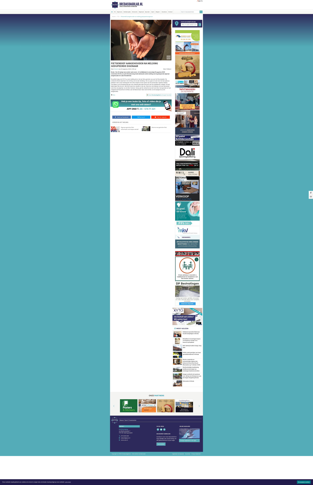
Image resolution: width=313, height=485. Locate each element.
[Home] (112, 12)
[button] (112, 213)
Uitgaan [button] (157, 11)
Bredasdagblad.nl (131, 4)
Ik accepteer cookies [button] (304, 482)
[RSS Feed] (164, 237)
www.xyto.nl (124, 247)
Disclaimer (187, 261)
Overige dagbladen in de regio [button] (188, 248)
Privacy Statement (196, 261)
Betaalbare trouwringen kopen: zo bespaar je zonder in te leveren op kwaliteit (192, 148)
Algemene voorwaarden (178, 261)
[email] (311, 197)
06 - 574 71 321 (147, 109)
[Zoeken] (201, 12)
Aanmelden (161, 251)
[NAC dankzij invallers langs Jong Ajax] (177, 155)
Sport (152, 11)
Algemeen (119, 11)
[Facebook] (158, 237)
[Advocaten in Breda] (177, 191)
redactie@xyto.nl (125, 245)
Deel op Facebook (122, 117)
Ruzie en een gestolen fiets (159, 127)
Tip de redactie (161, 117)
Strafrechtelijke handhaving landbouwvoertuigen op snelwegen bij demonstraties (191, 176)
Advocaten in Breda (188, 188)
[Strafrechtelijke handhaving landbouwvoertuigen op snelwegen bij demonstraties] (177, 177)
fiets (114, 95)
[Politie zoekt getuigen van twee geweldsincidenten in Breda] (177, 162)
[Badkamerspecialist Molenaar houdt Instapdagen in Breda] (177, 142)
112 (115, 11)
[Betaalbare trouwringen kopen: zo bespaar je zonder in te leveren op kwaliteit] (177, 149)
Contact (170, 11)
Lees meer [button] (68, 482)
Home (113, 16)
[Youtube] (161, 237)
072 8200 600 (125, 243)
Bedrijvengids (127, 11)
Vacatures (164, 11)
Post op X (142, 117)
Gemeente (134, 11)
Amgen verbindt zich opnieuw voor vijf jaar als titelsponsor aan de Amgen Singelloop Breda (192, 183)
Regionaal (141, 11)
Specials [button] (147, 11)
